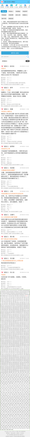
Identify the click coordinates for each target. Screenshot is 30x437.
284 (20, 310)
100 (6, 295)
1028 (21, 375)
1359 (6, 411)
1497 (7, 426)
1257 (1, 401)
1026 (16, 375)
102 (10, 295)
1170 (2, 391)
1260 (8, 401)
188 (20, 302)
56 (8, 293)
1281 (29, 402)
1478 (21, 424)
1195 (2, 394)
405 (8, 321)
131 (4, 298)
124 (20, 297)
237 (22, 306)
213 (8, 305)
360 (13, 317)
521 (15, 331)
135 (11, 298)
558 (24, 334)
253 (22, 308)
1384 (6, 414)
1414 (18, 417)
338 (2, 316)
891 (19, 362)
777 (15, 353)
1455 (26, 421)
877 (22, 361)
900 (6, 364)
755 (4, 351)
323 (4, 315)
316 (20, 313)
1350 (14, 410)
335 (26, 315)
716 (20, 347)
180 (6, 302)
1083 (3, 381)
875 (19, 361)
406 (9, 321)
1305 (26, 405)
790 (9, 354)
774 (9, 353)
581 (8, 336)
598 (9, 338)
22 (23, 290)
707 (4, 347)
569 (15, 335)
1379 (24, 413)
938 (17, 366)
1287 (13, 403)
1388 (15, 414)
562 (2, 335)
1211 (11, 395)
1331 (29, 407)
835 (4, 358)
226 (2, 306)
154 (17, 300)
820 (6, 357)
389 (8, 320)
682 (17, 345)
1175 (14, 391)
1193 (27, 392)
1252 (19, 399)
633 (15, 340)
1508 (3, 428)
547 (4, 334)
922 (17, 365)
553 (15, 334)
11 (9, 290)
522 (17, 331)
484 (6, 328)
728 (13, 349)
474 (17, 327)
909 (22, 364)
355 (4, 317)
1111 (11, 384)
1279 (24, 402)
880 (28, 361)
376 (13, 319)
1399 (12, 416)
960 (28, 368)
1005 (25, 372)
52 (3, 293)
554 (17, 334)
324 (6, 315)
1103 (21, 383)
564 (6, 335)
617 (15, 339)
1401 (17, 416)
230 (9, 306)
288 (28, 310)
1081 (29, 380)
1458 (3, 422)
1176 (17, 391)
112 (28, 295)
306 (2, 313)
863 (26, 360)
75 (3, 294)
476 (20, 327)
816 (28, 355)
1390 (20, 414)
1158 (3, 390)
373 (8, 319)
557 (22, 334)
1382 (1, 414)
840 (13, 358)
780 (20, 353)
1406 (29, 416)
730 (17, 349)
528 (28, 331)
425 (15, 323)
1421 (5, 418)
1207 (1, 395)
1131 (29, 386)
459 (19, 325)
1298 (10, 405)
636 (20, 340)
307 (4, 313)
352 (28, 316)
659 (4, 343)
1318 (27, 406)
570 (17, 335)
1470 (2, 424)
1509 (6, 428)
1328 (21, 407)
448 (28, 324)
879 (26, 361)
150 (9, 300)
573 (22, 335)
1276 (17, 402)
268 (20, 309)
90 (22, 294)
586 (17, 336)
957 (22, 368)
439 (11, 324)
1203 (21, 394)
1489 (18, 425)
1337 (13, 409)
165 (8, 301)
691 (4, 346)
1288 (15, 403)
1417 (25, 417)
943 (26, 366)
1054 (24, 377)
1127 (19, 386)
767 (26, 351)
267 (19, 309)
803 (4, 355)
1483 (3, 425)
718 (24, 347)
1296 (5, 405)
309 (8, 313)
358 (9, 317)
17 (17, 290)
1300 (14, 405)
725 (8, 349)
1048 (10, 377)
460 (20, 325)
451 (4, 325)
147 (4, 300)
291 (4, 312)
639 (26, 340)
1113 (15, 384)
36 (12, 291)
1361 (11, 411)
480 (28, 327)
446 (24, 324)
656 (28, 342)
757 (8, 351)
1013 (15, 373)
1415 (20, 417)
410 (17, 321)
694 (9, 346)
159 (26, 300)
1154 (24, 388)
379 (19, 319)
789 (8, 354)
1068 (27, 379)
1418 (27, 417)
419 (4, 323)
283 (19, 310)
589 (22, 336)
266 (17, 309)
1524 (12, 429)
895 (26, 362)
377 (15, 319)
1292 (25, 403)
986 (17, 370)
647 (11, 342)
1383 (3, 414)
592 (28, 336)
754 (2, 351)
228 (6, 306)
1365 (20, 411)
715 (19, 347)
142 (24, 298)
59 (12, 293)
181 (8, 302)
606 (24, 338)
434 (2, 324)
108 (21, 295)
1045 (2, 377)
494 (24, 328)
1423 (10, 418)
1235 (8, 398)
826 (17, 357)
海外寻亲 (4, 18)
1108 (3, 384)
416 (28, 321)
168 (13, 301)
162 (2, 301)
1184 (6, 392)
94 (28, 294)
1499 (12, 426)
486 (9, 328)
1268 (27, 401)
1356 (29, 410)
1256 (29, 399)
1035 (8, 376)
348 (20, 316)
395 (19, 320)
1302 (19, 405)
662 (9, 343)
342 (9, 316)
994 (2, 372)
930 (2, 366)
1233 (3, 398)
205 (22, 304)
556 (20, 334)
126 (24, 297)
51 (1, 293)
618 (17, 339)
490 (17, 328)
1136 (11, 387)
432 (28, 323)
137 (15, 298)
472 (13, 327)
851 (4, 360)
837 (8, 358)
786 (2, 354)
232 (13, 306)
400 (28, 320)
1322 (7, 407)
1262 (13, 401)
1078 (21, 380)
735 (26, 349)
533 (8, 332)
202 (17, 304)
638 (24, 340)
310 (9, 313)
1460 (8, 422)
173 (22, 301)
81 (11, 294)
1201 (17, 394)
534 (9, 332)
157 (22, 300)
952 (13, 368)
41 (18, 291)
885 (8, 362)
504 (13, 330)
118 (9, 297)
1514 (18, 428)
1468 (27, 422)
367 (26, 317)
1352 (19, 410)
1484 (6, 425)
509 (22, 330)
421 (8, 323)
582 (9, 336)
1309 (6, 406)
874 (17, 361)
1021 (4, 375)
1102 (19, 383)
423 (11, 323)
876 (20, 361)
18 (18, 290)
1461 (11, 422)
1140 (20, 387)
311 (11, 313)
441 (15, 324)
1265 (20, 401)
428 (20, 323)
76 (4, 294)
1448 (10, 421)
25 (27, 290)
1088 (15, 381)
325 (8, 315)
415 (26, 321)
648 (13, 342)
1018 (27, 373)
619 (19, 339)
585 (15, 336)
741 (8, 350)
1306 (29, 405)
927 (26, 365)
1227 (19, 396)
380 (20, 319)
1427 (19, 418)
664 (13, 343)
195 (4, 304)
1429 (24, 418)
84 (15, 294)
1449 (12, 421)
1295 (2, 405)
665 (15, 343)
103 (11, 295)
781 (22, 353)
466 (2, 327)
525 (22, 331)
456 (13, 325)
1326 (17, 407)
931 (4, 366)
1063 (15, 379)
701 (22, 346)
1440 (20, 420)
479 (26, 327)
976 (28, 369)
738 (2, 350)
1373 (10, 413)
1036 (11, 376)
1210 (8, 395)
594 (2, 338)
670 (24, 343)
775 (11, 353)
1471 (5, 424)
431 (26, 323)
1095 (2, 383)
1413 (15, 417)
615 (11, 339)
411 (19, 321)
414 (24, 321)
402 (2, 321)
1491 (23, 425)
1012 (12, 373)
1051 (17, 377)
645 (8, 342)
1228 (21, 396)
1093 (27, 381)
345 (15, 316)
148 (6, 300)
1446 (5, 421)
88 (20, 294)
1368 (27, 411)
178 (2, 302)
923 (19, 365)
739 (4, 350)
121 (15, 297)
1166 (23, 390)
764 (20, 351)
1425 (14, 418)
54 (5, 293)
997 (8, 372)
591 (26, 336)
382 (24, 319)
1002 (18, 372)
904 (13, 364)
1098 (10, 383)
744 (13, 350)
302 (24, 312)
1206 (29, 394)
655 (26, 342)
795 (19, 354)
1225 (14, 396)
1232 (1, 398)
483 (4, 328)
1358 (3, 411)
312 (13, 313)
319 (26, 313)
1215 (20, 395)
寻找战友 (4, 15)
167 (11, 301)
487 (11, 328)
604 (20, 338)
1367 (25, 411)
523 (19, 331)
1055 (26, 377)
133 (8, 298)
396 (20, 320)
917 (8, 365)
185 (15, 302)
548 (6, 334)
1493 (27, 425)
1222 (7, 396)
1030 (26, 375)
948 (6, 368)
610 (2, 339)
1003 (21, 372)
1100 (14, 383)
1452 (19, 421)
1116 (23, 384)
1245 (2, 399)
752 (28, 350)
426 (17, 323)
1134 (6, 387)
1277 (19, 402)
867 (4, 361)
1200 (14, 394)
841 (15, 358)
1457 (1, 422)
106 (17, 295)
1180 (26, 391)
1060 (8, 379)
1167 (25, 390)
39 (16, 291)
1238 (15, 398)
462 (24, 325)
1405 (26, 416)
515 (4, 331)
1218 (27, 395)
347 (19, 316)
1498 (10, 426)
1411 (11, 417)
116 (6, 297)
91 (24, 294)
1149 (12, 388)
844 (20, 358)
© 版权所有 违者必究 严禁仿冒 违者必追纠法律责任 (15, 436)
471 (11, 327)
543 (26, 332)
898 (2, 364)
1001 (16, 372)
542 (24, 332)
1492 (25, 425)
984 (13, 370)
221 (22, 305)
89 (21, 294)
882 (2, 362)
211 (4, 305)
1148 (10, 388)
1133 (3, 387)
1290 (20, 403)
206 (24, 304)
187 (19, 302)
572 (20, 335)
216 (13, 305)
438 (9, 324)
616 (13, 339)
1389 (18, 414)
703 (26, 346)
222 (24, 305)
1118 (27, 384)
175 (26, 301)
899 (4, 364)
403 (4, 321)
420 (6, 323)
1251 (17, 399)
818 (2, 357)
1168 (27, 390)
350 (24, 316)
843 (19, 358)
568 (13, 335)
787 (4, 354)
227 (4, 306)
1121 (5, 386)
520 (13, 331)
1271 (5, 402)
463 (26, 325)
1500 (14, 426)
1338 (15, 409)
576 (28, 335)
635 (19, 340)
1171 (5, 391)
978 (2, 370)
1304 (24, 405)
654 (24, 342)
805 (8, 355)
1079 (24, 380)
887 (11, 362)
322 (2, 315)
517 (8, 331)
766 (24, 351)
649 (15, 342)
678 (9, 345)
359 (11, 317)
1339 (18, 409)
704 (28, 346)
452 (6, 325)
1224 (12, 396)
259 (4, 309)
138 (17, 298)
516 (6, 331)
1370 (2, 413)
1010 (8, 373)
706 (2, 347)
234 (17, 306)
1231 (29, 396)
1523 (10, 429)
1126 (17, 386)
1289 (18, 403)
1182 (1, 392)
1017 (24, 373)
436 (6, 324)
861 (22, 360)
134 (9, 298)
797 (22, 354)
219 (19, 305)
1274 (12, 402)
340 (6, 316)
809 (15, 355)
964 (6, 369)
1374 (12, 413)
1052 (19, 377)
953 (15, 368)
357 (8, 317)
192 (28, 302)
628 (6, 340)
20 (21, 290)
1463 (15, 422)
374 (9, 319)
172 (20, 301)
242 (2, 308)
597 (8, 338)
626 (2, 340)
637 (22, 340)
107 (19, 295)
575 (26, 335)
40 (17, 291)
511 (26, 330)
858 (17, 360)
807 (11, 355)
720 (28, 347)
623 (26, 339)
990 (24, 370)
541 (22, 332)
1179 (24, 391)
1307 (1, 406)
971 (19, 369)
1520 (2, 429)
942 (24, 366)
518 (9, 331)
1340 (20, 409)
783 (26, 353)
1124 (12, 386)
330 (17, 315)
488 (13, 328)
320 (28, 313)
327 (11, 315)
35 (11, 291)
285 (22, 310)
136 (13, 298)
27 (0, 291)
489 (15, 328)
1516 (23, 428)
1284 (6, 403)
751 (26, 350)
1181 (29, 391)
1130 (26, 386)
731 (19, 349)
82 (12, 294)
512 (28, 330)
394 (17, 320)
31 (5, 291)
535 (11, 332)
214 (9, 305)
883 (4, 362)
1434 (6, 420)
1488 (15, 425)
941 (22, 366)
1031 (28, 375)
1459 (6, 422)
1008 (3, 373)
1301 (17, 405)
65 (20, 293)
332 (20, 315)
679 (11, 345)
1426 (17, 418)
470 (9, 327)
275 (4, 310)
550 (9, 334)
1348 (10, 410)
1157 (1, 390)
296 (13, 312)
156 (20, 300)
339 (4, 316)
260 (6, 309)
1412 (13, 417)
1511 (11, 428)
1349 (12, 410)
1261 (11, 401)
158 (24, 300)
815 (26, 355)
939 (19, 366)
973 (22, 369)
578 (2, 336)
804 (6, 355)
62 (16, 293)
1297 (7, 405)
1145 (2, 388)
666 (17, 343)
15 (14, 290)
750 (24, 350)
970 (17, 369)
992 (28, 370)
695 (11, 346)
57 (9, 293)
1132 (1, 387)
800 (28, 354)
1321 (5, 407)
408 (13, 321)
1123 (10, 386)
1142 (25, 387)
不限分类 (4, 11)
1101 (17, 383)
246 (9, 308)
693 (8, 346)
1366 (23, 411)
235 (19, 306)
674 (2, 345)
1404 (24, 416)
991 (26, 370)
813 (22, 355)
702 (24, 346)
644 (6, 342)
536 (13, 332)
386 (2, 320)
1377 (19, 413)
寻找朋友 (18, 11)
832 (28, 357)
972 (20, 369)
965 (8, 369)
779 (19, 353)
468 (6, 327)
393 (15, 320)
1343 (27, 409)
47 (26, 291)
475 (19, 327)
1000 (13, 372)
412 (20, 321)
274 (2, 310)
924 (20, 365)
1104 (24, 383)
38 (15, 291)
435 (4, 324)
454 (9, 325)
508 (20, 330)
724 (6, 349)
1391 (23, 414)
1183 (3, 392)
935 (11, 366)
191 (26, 302)
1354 (24, 410)
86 (17, 294)
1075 (14, 380)
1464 (18, 422)
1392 (25, 414)
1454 (24, 421)
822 (9, 357)
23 (25, 290)
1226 (17, 396)
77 (5, 294)
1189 (18, 392)
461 (22, 325)
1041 (23, 376)
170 (17, 301)
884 (6, 362)
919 (11, 365)
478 (24, 327)
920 (13, 365)
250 (17, 308)
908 (20, 364)
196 (6, 304)
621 (22, 339)
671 (26, 343)
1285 (8, 403)
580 (6, 336)
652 (20, 342)
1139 (18, 387)
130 (2, 298)
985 (15, 370)
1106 (29, 383)
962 (2, 369)
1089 (18, 381)
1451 (17, 421)
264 (13, 309)
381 (22, 319)
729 (15, 349)
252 (20, 308)
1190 (20, 392)
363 (19, 317)
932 (6, 366)
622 (24, 339)
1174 (12, 391)
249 (15, 308)
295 (11, 312)
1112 (13, 384)
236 (20, 306)
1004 (23, 372)
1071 (5, 380)
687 (26, 345)
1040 (20, 376)
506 (17, 330)
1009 (5, 373)
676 (6, 345)
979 (4, 370)
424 (13, 323)
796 (20, 354)
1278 (21, 402)
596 (6, 338)
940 (20, 366)
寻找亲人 (11, 11)
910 (24, 364)
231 (11, 306)
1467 (25, 422)
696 (13, 346)
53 (4, 293)
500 (6, 330)
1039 (18, 376)
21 (22, 290)
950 (9, 368)
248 (13, 308)
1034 (6, 376)
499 (4, 330)
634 (17, 340)
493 (22, 328)
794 (17, 354)
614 (9, 339)
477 (22, 327)
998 (9, 372)
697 (15, 346)
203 (19, 304)
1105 (26, 383)
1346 (5, 410)
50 (0, 293)
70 (26, 293)
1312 (13, 406)
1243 (27, 398)
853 (8, 360)
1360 (8, 411)
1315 (20, 406)
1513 (15, 428)
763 (19, 351)
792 (13, 354)
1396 (5, 416)
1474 (12, 424)
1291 (23, 403)
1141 (23, 387)
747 (19, 350)
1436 (11, 420)
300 (20, 312)
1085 (8, 381)
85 (16, 294)
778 (17, 353)
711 (11, 347)
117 (8, 297)
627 (4, 340)
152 (13, 300)
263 (11, 309)
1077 (19, 380)
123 (19, 297)
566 (9, 335)
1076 (17, 380)
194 (2, 304)
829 (22, 357)
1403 (21, 416)
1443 (27, 420)
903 (11, 364)
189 (22, 302)
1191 (23, 392)
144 (28, 298)
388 (6, 320)
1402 (19, 416)
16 (15, 290)
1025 (14, 375)
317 (22, 313)
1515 (20, 428)
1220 (2, 396)
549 (8, 334)
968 (13, 369)
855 (11, 360)
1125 (14, 386)
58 (11, 293)
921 (15, 365)
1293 (27, 403)
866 (2, 361)
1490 (20, 425)
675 (4, 345)
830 (24, 357)
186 (17, 302)
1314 (18, 406)
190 (24, 302)
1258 (3, 401)
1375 (14, 413)
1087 (13, 381)
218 (17, 305)
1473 (10, 424)
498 (2, 330)
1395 (2, 416)
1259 (6, 401)
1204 (24, 394)
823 (11, 357)
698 (17, 346)
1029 (23, 375)
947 (4, 368)
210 (2, 305)
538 (17, 332)
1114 (18, 384)
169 (15, 301)
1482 (1, 425)
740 (6, 350)
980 (6, 370)
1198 (10, 394)
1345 (2, 410)
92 (25, 294)
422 (9, 323)
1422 (7, 418)
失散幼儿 (25, 15)
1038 (15, 376)
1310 (8, 406)
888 (13, 362)
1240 (20, 398)
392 (13, 320)
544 (28, 332)
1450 (14, 421)
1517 (25, 428)
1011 (10, 373)
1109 (6, 384)
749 (22, 350)
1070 (2, 380)
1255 (26, 399)
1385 (8, 414)
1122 (7, 386)
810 (17, 355)
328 (13, 315)
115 (4, 297)
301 (22, 312)
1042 (25, 376)
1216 (23, 395)
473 (15, 327)
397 (22, 320)
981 (8, 370)
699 (19, 346)
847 (26, 358)
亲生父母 (18, 15)
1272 (7, 402)
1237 (13, 398)
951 (11, 368)
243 (4, 308)
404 (6, 321)
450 (2, 325)
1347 (7, 410)
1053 (21, 377)
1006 (28, 372)
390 (9, 320)
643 (4, 342)
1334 (6, 409)
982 (9, 370)
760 (13, 351)
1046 (5, 377)
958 (24, 368)
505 (15, 330)
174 (24, 301)
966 (9, 369)
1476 (17, 424)
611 (4, 339)
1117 (25, 384)
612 (6, 339)
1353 (21, 410)
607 (26, 338)
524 (20, 331)
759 (11, 351)
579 (4, 336)
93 (26, 294)
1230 (26, 396)
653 (22, 342)
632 (13, 340)
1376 (17, 413)
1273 (10, 402)
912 (28, 364)
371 (4, 319)
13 (11, 290)
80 (9, 294)
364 (20, 317)
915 (4, 365)
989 (22, 370)
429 (22, 323)
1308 (3, 406)
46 (25, 291)
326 (9, 315)
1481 (29, 424)
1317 (25, 406)
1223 (10, 396)
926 (24, 365)
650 (17, 342)
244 (6, 308)
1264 (18, 401)
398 (24, 320)
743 (11, 350)
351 (26, 316)
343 (11, 316)
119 (11, 297)
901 (8, 364)
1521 (5, 429)
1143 (27, 387)
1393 (27, 414)
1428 (21, 418)
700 (20, 346)
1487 (13, 425)
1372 (7, 413)
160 (28, 300)
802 (2, 355)
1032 (1, 376)
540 (20, 332)
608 (28, 338)
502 (9, 330)
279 (11, 310)
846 (24, 358)
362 (17, 317)
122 (17, 297)
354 (2, 317)
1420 (2, 418)
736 (28, 349)
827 (19, 357)
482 (2, 328)
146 (2, 300)
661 (8, 343)
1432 (1, 420)
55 (7, 293)
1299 (12, 405)
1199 (12, 394)
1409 (6, 417)
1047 (7, 377)
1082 (1, 381)
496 (28, 328)
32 (7, 291)
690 (2, 346)
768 (28, 351)
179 (4, 302)
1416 (23, 417)
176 (28, 301)
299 (19, 312)
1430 (26, 418)
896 (28, 362)
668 (20, 343)
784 (28, 353)
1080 (26, 380)
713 (15, 347)
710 (9, 347)
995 (4, 372)
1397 (7, 416)
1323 (10, 407)
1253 (21, 399)
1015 (20, 373)
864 (28, 360)
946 (2, 368)
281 (15, 310)
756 (6, 351)
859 (19, 360)
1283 (3, 403)
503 (11, 330)
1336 (11, 409)
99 (4, 295)
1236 (11, 398)
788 (6, 354)
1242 (25, 398)
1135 (8, 387)
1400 (14, 416)
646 (9, 342)
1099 (12, 383)
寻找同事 (11, 15)
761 (15, 351)
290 (2, 312)
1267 (25, 401)
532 (6, 332)
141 (22, 298)
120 (13, 297)
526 (24, 331)
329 (15, 315)
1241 (23, 398)
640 (28, 340)
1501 (17, 426)
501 (8, 330)
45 (24, 291)
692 (6, 346)
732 (20, 349)
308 (6, 313)
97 (1, 295)
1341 (23, 409)
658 (2, 343)
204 (20, 304)
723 (4, 349)
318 (24, 313)
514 (2, 331)
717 (22, 347)
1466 (23, 422)
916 (6, 365)
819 (4, 357)
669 (22, 343)
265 (15, 309)
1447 (7, 421)
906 (17, 364)
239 (26, 306)
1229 (24, 396)
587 (19, 336)
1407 (1, 417)
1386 (11, 414)
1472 (7, 424)
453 (8, 325)
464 (28, 325)
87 (18, 294)
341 (8, 316)
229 (8, 306)
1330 (26, 407)
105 (15, 295)
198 (9, 304)
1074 (12, 380)
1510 (8, 428)
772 (6, 353)
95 (29, 294)
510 (24, 330)
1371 (5, 413)
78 (7, 294)
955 (19, 368)
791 (11, 354)
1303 (21, 405)
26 (28, 290)
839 (11, 358)
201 (15, 304)
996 (6, 372)
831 (26, 357)
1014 (17, 373)
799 (26, 354)
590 (24, 336)
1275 (14, 402)
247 (11, 308)
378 (17, 319)
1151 (17, 388)
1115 (20, 384)
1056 (29, 377)
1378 (21, 413)
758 (9, 351)
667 (19, 343)
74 (1, 294)
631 (11, 340)
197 (8, 304)
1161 (11, 390)
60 (13, 293)
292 (6, 312)
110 (24, 295)
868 (6, 361)
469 (8, 327)
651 (19, 342)
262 (9, 309)
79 (8, 294)
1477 (19, 424)
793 (15, 354)
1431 (29, 418)
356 (6, 317)
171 (19, 301)
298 (17, 312)
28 (1, 291)
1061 (11, 379)
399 (26, 320)
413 (22, 321)
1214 (18, 395)
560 (28, 334)
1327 (19, 407)
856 (13, 360)
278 (9, 310)
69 (25, 293)
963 (4, 369)
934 (9, 366)
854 (9, 360)
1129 (24, 386)
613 (8, 339)
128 (28, 297)
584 (13, 336)
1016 (22, 373)
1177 (19, 391)
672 (28, 343)
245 (8, 308)
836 (6, 358)
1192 (25, 392)
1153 (21, 388)
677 (8, 345)
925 (22, 365)
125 (22, 297)
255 (26, 308)
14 (13, 290)
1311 (11, 406)
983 (11, 370)
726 (9, 349)
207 (26, 304)
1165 (20, 390)
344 (13, 316)
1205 (26, 394)
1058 (3, 379)
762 (17, 351)
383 (26, 319)
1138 (15, 387)
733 (22, 349)
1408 (3, 417)
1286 (11, 403)
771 (4, 353)
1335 (8, 409)
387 (4, 320)
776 (13, 353)
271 (26, 309)
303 (26, 312)
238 (24, 306)
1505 (26, 426)
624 (28, 339)
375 (11, 319)
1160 (8, 390)
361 (15, 317)
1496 (5, 426)
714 (17, 347)
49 (29, 291)
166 (9, 301)
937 (15, 366)
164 (6, 301)
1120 (2, 386)
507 (19, 330)
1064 (18, 379)
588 (20, 336)
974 (24, 369)
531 (4, 332)
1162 (13, 390)
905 (15, 364)
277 (8, 310)
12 (10, 290)
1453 (21, 421)
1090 (20, 381)
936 (13, 366)
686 (24, 345)
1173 (10, 391)
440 (13, 324)
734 (24, 349)
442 (17, 324)
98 (3, 295)
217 (15, 305)
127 (26, 297)
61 (15, 293)
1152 (19, 388)
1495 (2, 426)
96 (0, 295)
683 (19, 345)
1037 (13, 376)
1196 (5, 394)
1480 (26, 424)
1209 (6, 395)
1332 (1, 409)
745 (15, 350)
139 (19, 298)
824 (13, 357)
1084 (6, 381)
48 (28, 291)
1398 (10, 416)
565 (8, 335)
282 (17, 310)
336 (28, 315)
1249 (12, 399)
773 (8, 353)
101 (8, 295)
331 (19, 315)
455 (11, 325)
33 (8, 291)
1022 (7, 375)
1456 (29, 421)
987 (19, 370)
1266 (23, 401)
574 (24, 335)
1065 (20, 379)
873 (15, 361)
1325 (14, 407)
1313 (15, 406)
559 (26, 334)
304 (28, 312)
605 (22, 338)
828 (20, 357)
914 (2, 365)
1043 (27, 376)
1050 (14, 377)
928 (28, 365)
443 (19, 324)
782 (24, 353)
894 (24, 362)
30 (4, 291)
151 (11, 300)
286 (24, 310)
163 (4, 301)
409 (15, 321)
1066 (23, 379)
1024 (11, 375)
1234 (6, 398)
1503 (21, 426)
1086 (11, 381)
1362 (13, 411)
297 (15, 312)
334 (24, 315)
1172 (7, 391)
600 (13, 338)
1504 (24, 426)
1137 (13, 387)
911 (26, 364)
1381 (29, 413)
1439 (18, 420)
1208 (3, 395)
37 (13, 291)
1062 (13, 379)
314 (17, 313)
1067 (25, 379)
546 (2, 334)
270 (24, 309)
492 (20, 328)
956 (20, 368)
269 (22, 309)
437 (8, 324)
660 (6, 343)
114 (2, 297)
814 (24, 355)
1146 (5, 388)
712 (13, 347)
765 (22, 351)
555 (19, 334)
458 (17, 325)
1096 (5, 383)
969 (15, 369)
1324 (12, 407)
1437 (13, 420)
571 (19, 335)
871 (11, 361)
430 (24, 323)
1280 (26, 402)
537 (15, 332)
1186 (11, 392)
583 (11, 336)
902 (9, 364)
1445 (2, 421)
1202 (19, 394)
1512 (13, 428)
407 (11, 321)
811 (19, 355)
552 (13, 334)
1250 (14, 399)
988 (20, 370)
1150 (14, 388)
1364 (18, 411)
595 (4, 338)
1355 (26, 410)
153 (15, 300)
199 (11, 304)
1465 (20, 422)
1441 (23, 420)
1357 (1, 411)
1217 (25, 395)
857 (15, 360)
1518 (27, 428)
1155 (26, 388)
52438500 (22, 433)
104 (13, 295)
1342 (25, 409)
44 (22, 291)
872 (13, 361)
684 (20, 345)
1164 (18, 390)
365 (22, 317)
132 (6, 298)
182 (9, 302)
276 (6, 310)
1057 (1, 379)
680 (13, 345)
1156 (29, 388)
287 (26, 310)
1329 (24, 407)
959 (26, 368)
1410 (8, 417)
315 (19, 313)
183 (11, 302)
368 (28, 317)
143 (26, 298)
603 (19, 338)
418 (2, 323)
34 (9, 291)
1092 (25, 381)
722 (2, 349)
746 (17, 350)
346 (17, 316)
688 (28, 345)
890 (17, 362)
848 (28, 358)
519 (11, 331)
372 (6, 319)
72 (29, 293)
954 (17, 368)
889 (15, 362)
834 (2, 358)
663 (11, 343)
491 (19, 328)
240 (28, 306)
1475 (14, 424)
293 (8, 312)
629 (8, 340)
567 (11, 335)
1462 (13, 422)
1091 (23, 381)
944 (28, 366)
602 (17, 338)
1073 (10, 380)
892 (20, 362)
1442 (25, 420)
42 (20, 291)
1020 (2, 375)
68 (24, 293)
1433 (3, 420)
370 (2, 319)
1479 (24, 424)
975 (26, 369)
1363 (15, 411)
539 (19, 332)
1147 (7, 388)
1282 (1, 403)
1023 (9, 375)
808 (13, 355)
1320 (2, 407)
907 (19, 364)
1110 (8, 384)
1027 (19, 375)
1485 (8, 425)
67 (22, 293)
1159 (6, 390)
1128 (21, 386)
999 (11, 372)
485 (8, 328)
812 (20, 355)
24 (26, 290)
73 (0, 294)
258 (2, 309)
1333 (3, 409)
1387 (13, 414)
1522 (7, 429)
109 (23, 295)
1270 (2, 402)
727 (11, 349)
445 (22, 324)
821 (8, 357)
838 (9, 358)
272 (28, 309)
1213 (15, 395)
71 (28, 293)
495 (26, 328)
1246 (5, 399)
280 (13, 310)
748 (20, 350)
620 (20, 339)
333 (22, 315)
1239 (18, 398)
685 (22, 345)
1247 (7, 399)
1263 (15, 401)
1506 (29, 426)
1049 (12, 377)
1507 (1, 428)
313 (15, 313)
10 (8, 290)
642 (2, 342)
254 (24, 308)
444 (20, 324)
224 (28, 305)
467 (4, 327)
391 (11, 320)
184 (13, 302)
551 (11, 334)
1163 (15, 390)
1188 (15, 392)
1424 (12, 418)
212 (6, 305)
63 (17, 293)
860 (20, 360)
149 (8, 300)
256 (28, 308)
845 (22, 358)
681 (15, 345)
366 (24, 317)
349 (22, 316)
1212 (13, 395)
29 (3, 291)
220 (20, 305)
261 (8, 309)
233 (15, 306)
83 (13, 294)
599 (11, 338)
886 (9, 362)
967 (11, 369)
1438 (15, 420)
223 (26, 305)
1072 (7, 380)
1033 (3, 376)
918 (9, 365)
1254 (24, 399)
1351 (17, 410)
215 (11, 305)
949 (8, 368)
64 (18, 293)
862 (24, 360)
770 (2, 353)
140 (20, 298)
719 (26, 347)
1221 (5, 396)
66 (21, 293)
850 (2, 360)
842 (17, 358)
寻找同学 (25, 11)
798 (24, 354)
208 (28, 304)
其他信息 (11, 18)
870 (9, 361)
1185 (8, 392)
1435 (8, 420)
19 (19, 290)
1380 (26, 413)
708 (6, 347)
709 (8, 347)
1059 (6, 379)
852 (6, 360)
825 (15, 357)
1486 (11, 425)
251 (19, 308)
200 (13, 304)
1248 (10, 399)
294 (9, 312)
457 (15, 325)
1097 (7, 383)
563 (4, 335)
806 (9, 355)
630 (9, 340)
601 (15, 338)
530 (2, 332)
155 (19, 300)
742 (9, 350)
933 (8, 366)
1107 (1, 384)
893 (22, 362)
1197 (7, 394)
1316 (23, 406)
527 (26, 331)
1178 (21, 391)
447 (26, 324)
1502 (19, 426)
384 (28, 319)
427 (19, 323)
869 (8, 361)
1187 (13, 392)
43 (21, 291)
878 (24, 361)
